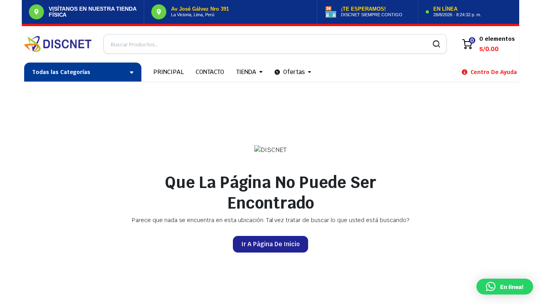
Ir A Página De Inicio (270, 244)
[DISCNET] (57, 44)
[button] (504, 286)
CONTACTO (210, 72)
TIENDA (246, 72)
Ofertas (294, 72)
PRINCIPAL (168, 72)
